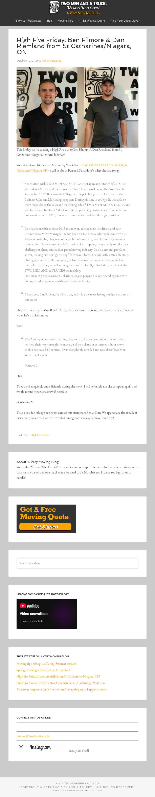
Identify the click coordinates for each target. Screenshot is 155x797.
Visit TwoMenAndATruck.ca (77, 783)
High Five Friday (40, 435)
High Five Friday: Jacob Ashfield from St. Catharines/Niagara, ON (58, 676)
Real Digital (93, 791)
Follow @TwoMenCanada (33, 736)
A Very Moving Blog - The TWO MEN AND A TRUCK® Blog (77, 7)
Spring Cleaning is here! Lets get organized (43, 670)
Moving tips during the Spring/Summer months (46, 663)
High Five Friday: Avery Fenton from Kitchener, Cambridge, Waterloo (61, 683)
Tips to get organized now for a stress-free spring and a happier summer (62, 689)
